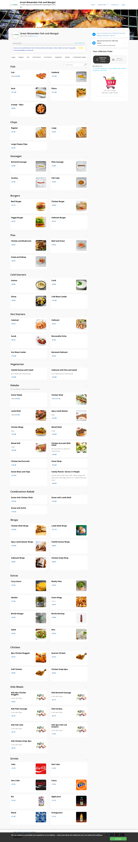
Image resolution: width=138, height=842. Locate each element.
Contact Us (114, 5)
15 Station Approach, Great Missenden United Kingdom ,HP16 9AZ (109, 69)
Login (123, 5)
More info (34, 36)
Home (93, 5)
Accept (119, 839)
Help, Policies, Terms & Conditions (25, 832)
